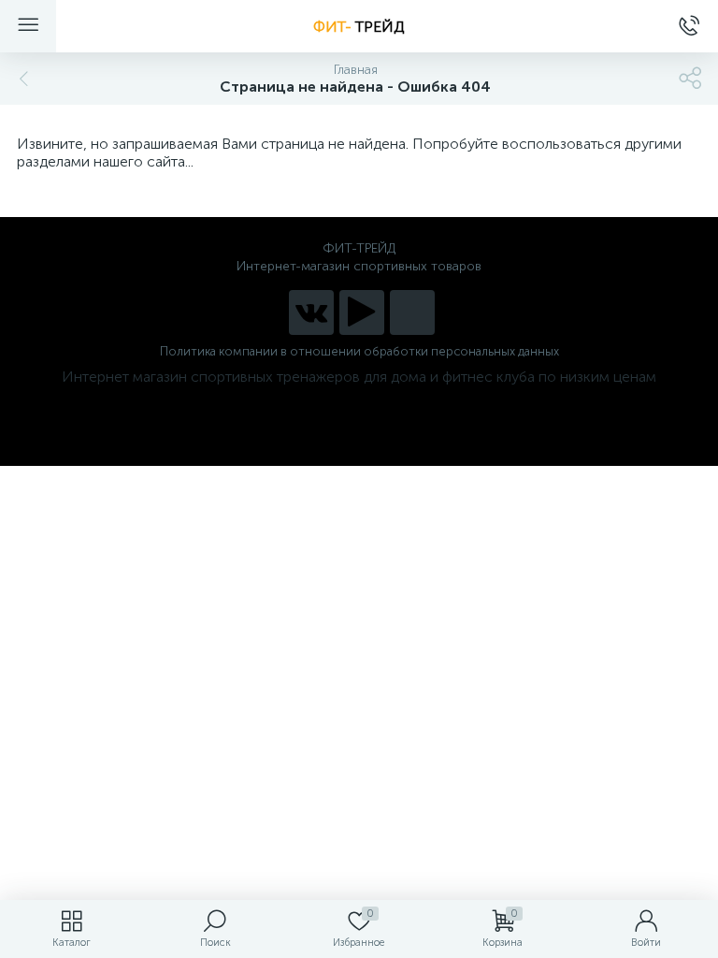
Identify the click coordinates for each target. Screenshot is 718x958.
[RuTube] (361, 312)
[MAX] (412, 312)
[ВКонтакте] (311, 312)
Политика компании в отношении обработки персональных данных (359, 351)
